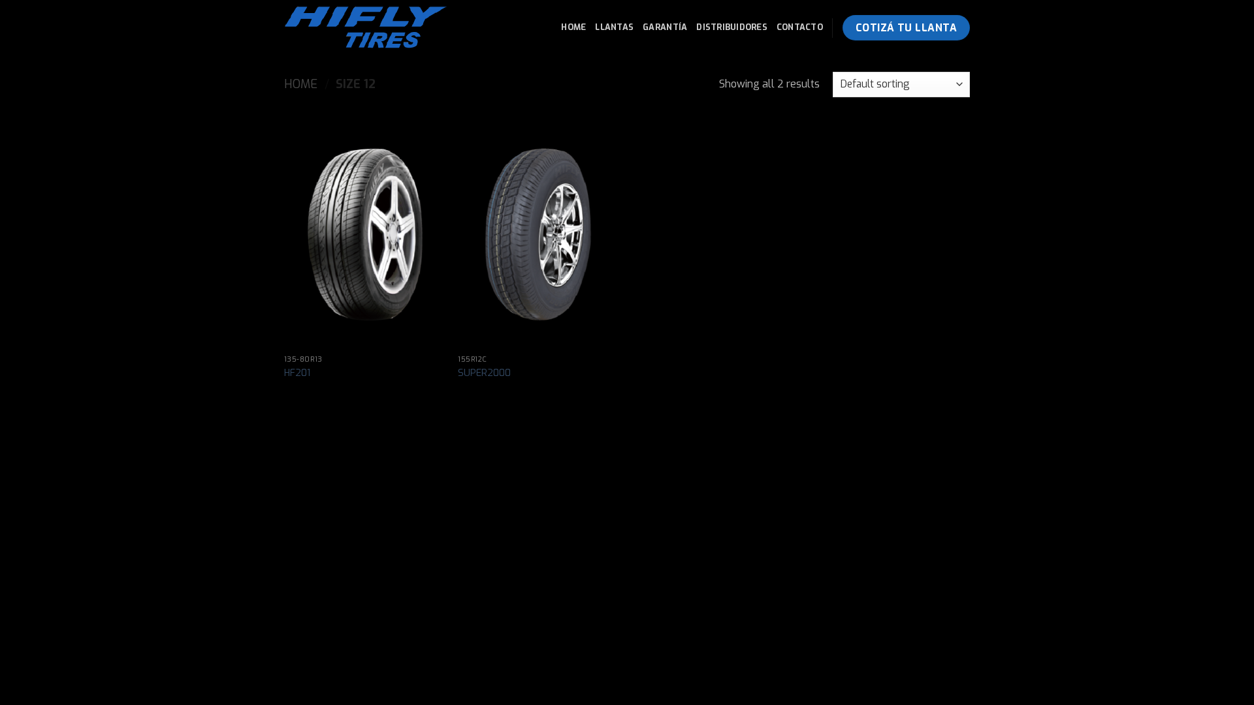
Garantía (665, 27)
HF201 (297, 373)
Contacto (800, 27)
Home (573, 27)
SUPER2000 (484, 373)
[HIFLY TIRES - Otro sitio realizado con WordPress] (373, 28)
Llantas (614, 27)
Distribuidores (731, 27)
